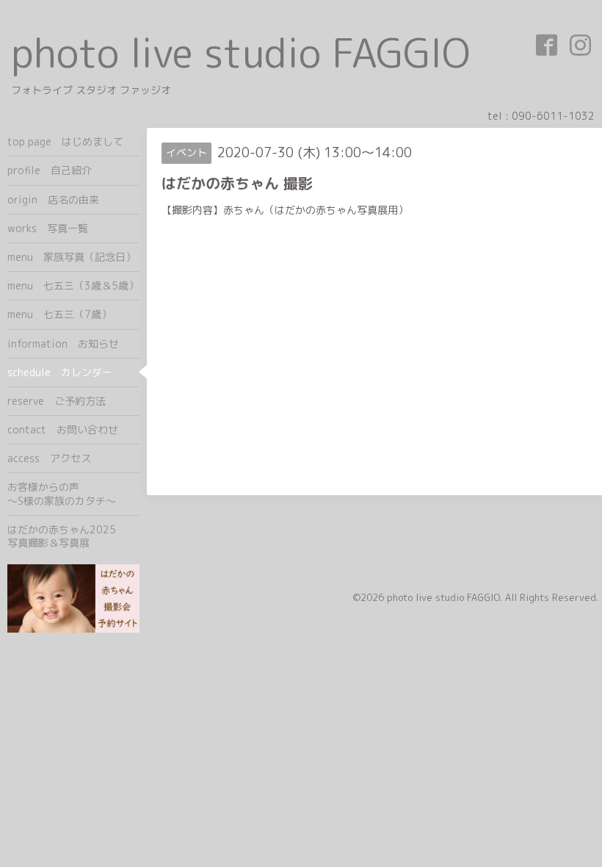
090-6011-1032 (553, 116)
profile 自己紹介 (49, 170)
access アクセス (49, 458)
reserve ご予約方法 (56, 401)
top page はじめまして (65, 141)
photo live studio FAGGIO (240, 52)
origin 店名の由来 (53, 199)
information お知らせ (63, 343)
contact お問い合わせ (62, 429)
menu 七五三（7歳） (59, 314)
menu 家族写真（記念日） (71, 257)
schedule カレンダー (59, 372)
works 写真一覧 (47, 228)
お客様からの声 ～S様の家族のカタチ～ (73, 493)
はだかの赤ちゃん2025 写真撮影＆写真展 (73, 536)
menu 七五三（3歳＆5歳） (73, 285)
